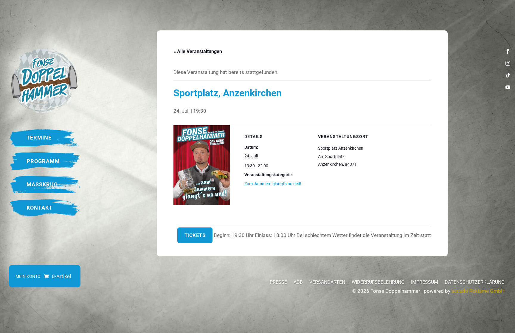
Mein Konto (28, 276)
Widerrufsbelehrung (378, 282)
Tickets (195, 235)
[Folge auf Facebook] (508, 51)
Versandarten (327, 282)
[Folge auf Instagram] (508, 63)
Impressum (424, 282)
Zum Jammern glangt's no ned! (272, 183)
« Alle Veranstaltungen (197, 51)
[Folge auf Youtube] (508, 87)
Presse (278, 282)
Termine (39, 137)
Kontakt (39, 208)
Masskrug (42, 184)
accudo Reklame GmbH (478, 291)
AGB (298, 282)
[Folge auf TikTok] (508, 75)
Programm (43, 161)
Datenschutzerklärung (475, 282)
